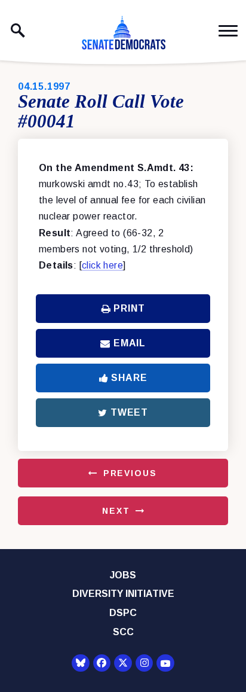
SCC (123, 632)
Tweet (129, 412)
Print (128, 308)
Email (129, 343)
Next (116, 511)
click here (102, 265)
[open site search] (18, 30)
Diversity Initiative (123, 594)
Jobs (123, 575)
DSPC (123, 613)
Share (129, 378)
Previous (130, 473)
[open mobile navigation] (228, 30)
